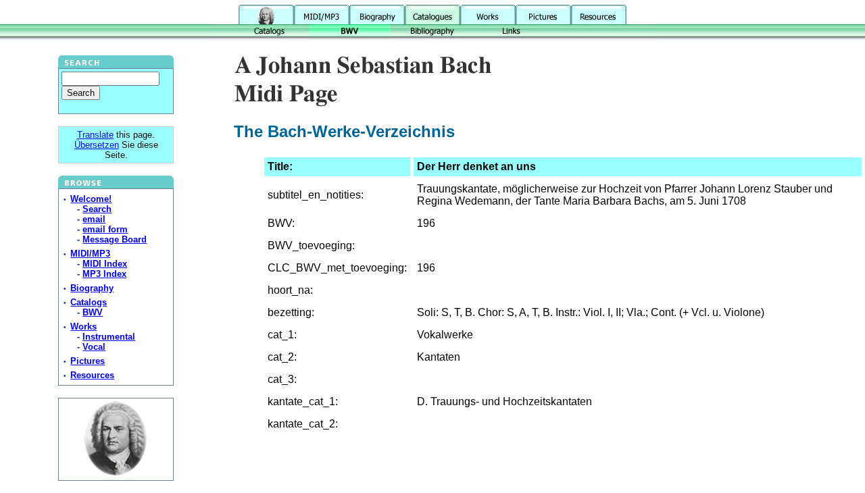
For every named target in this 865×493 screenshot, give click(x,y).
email (93, 219)
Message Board (114, 239)
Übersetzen (96, 145)
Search (97, 209)
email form (105, 229)
